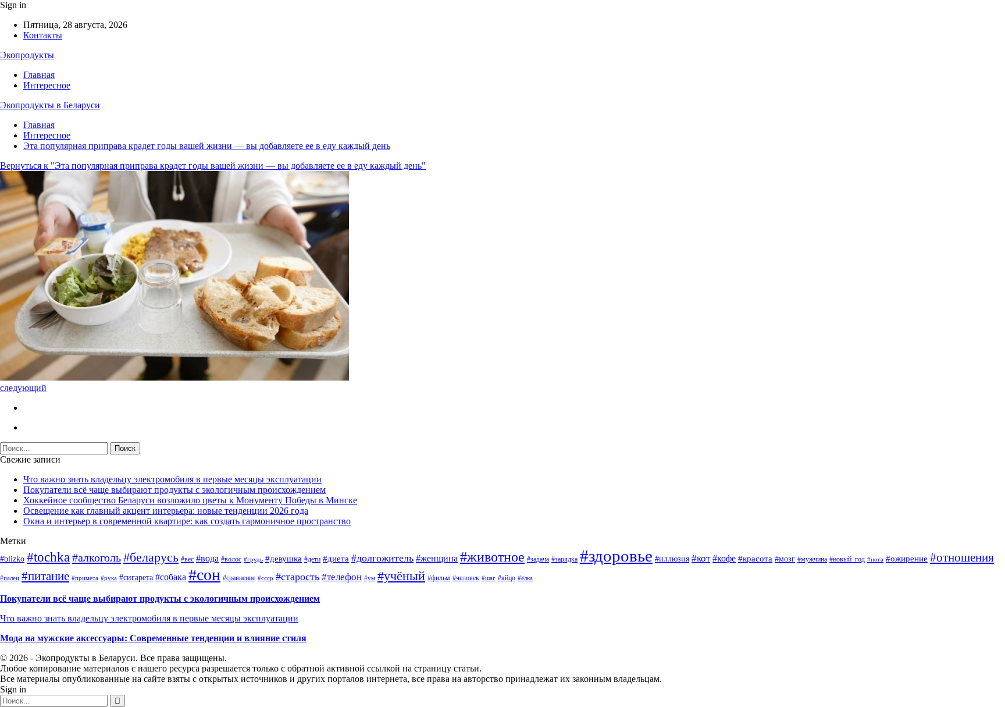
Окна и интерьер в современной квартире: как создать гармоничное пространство (187, 521)
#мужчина (812, 559)
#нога (875, 559)
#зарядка (564, 559)
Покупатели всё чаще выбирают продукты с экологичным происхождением (174, 490)
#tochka (48, 556)
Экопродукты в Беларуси (50, 105)
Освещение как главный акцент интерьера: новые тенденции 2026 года (165, 511)
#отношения (962, 557)
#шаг (489, 578)
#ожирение (907, 558)
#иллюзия (672, 559)
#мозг (785, 559)
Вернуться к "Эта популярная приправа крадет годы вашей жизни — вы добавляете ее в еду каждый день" (213, 165)
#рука (109, 578)
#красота (755, 558)
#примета (85, 578)
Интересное (46, 85)
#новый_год (847, 559)
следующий (23, 388)
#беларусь (151, 557)
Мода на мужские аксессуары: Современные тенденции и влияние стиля (153, 638)
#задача (538, 559)
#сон (204, 575)
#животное (492, 556)
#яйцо (506, 578)
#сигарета (136, 577)
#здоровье (616, 555)
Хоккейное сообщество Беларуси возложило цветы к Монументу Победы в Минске (190, 500)
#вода (207, 558)
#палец (9, 578)
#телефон (342, 576)
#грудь (253, 559)
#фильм (438, 578)
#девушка (283, 558)
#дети (312, 559)
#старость (297, 576)
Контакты (42, 35)
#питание (45, 576)
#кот (701, 558)
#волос (231, 559)
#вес (187, 559)
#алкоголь (96, 557)
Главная (39, 75)
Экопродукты (27, 55)
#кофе (724, 558)
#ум (369, 578)
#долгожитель (382, 558)
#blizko (12, 559)
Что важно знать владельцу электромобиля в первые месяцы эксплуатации (172, 479)
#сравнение (239, 578)
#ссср (265, 578)
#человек (465, 578)
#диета (336, 558)
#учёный (401, 576)
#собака (170, 577)
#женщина (437, 558)
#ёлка (525, 578)
